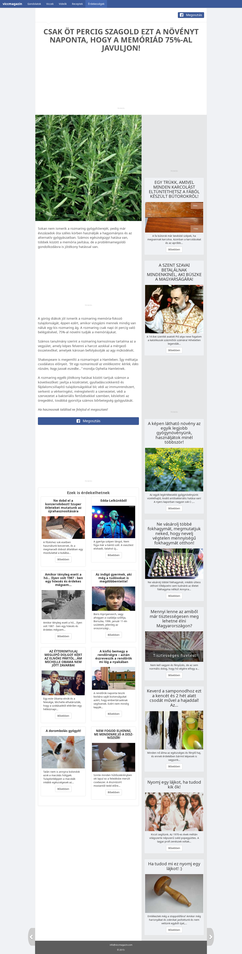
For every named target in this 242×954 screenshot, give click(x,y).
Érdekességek (96, 3)
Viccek (50, 3)
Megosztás (193, 15)
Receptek (77, 3)
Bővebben (63, 559)
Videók (63, 3)
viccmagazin (12, 4)
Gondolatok (34, 3)
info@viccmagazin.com (121, 944)
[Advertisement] (121, 82)
